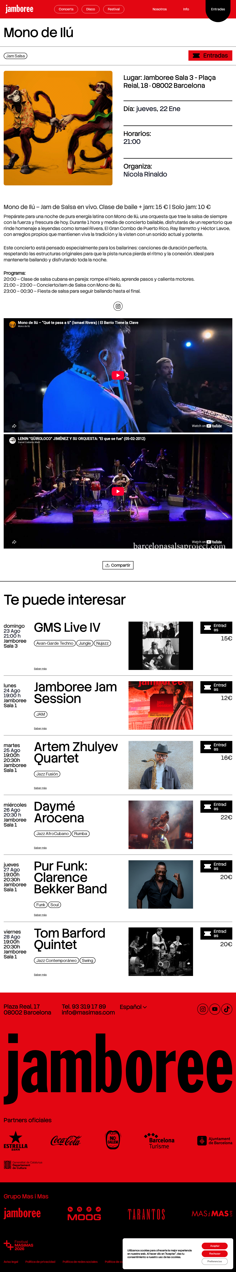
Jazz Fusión (47, 774)
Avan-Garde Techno (54, 643)
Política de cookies (118, 1262)
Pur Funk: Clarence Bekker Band (70, 877)
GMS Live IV (67, 627)
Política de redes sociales (80, 1262)
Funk (40, 905)
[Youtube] (214, 1009)
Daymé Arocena (59, 812)
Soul (55, 905)
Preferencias (214, 1261)
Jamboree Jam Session (75, 693)
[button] (118, 565)
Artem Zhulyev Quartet (76, 752)
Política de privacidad (40, 1262)
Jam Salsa (15, 56)
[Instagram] (202, 1009)
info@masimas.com (88, 1012)
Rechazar (214, 1253)
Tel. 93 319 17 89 (84, 1006)
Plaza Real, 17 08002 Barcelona (27, 1009)
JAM (40, 714)
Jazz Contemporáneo (56, 960)
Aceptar (214, 1246)
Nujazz (102, 643)
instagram (118, 306)
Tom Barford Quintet (69, 939)
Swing (87, 960)
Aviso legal (11, 1262)
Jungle (85, 643)
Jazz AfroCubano (52, 834)
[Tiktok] (226, 1009)
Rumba (80, 834)
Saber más (40, 668)
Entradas (215, 55)
